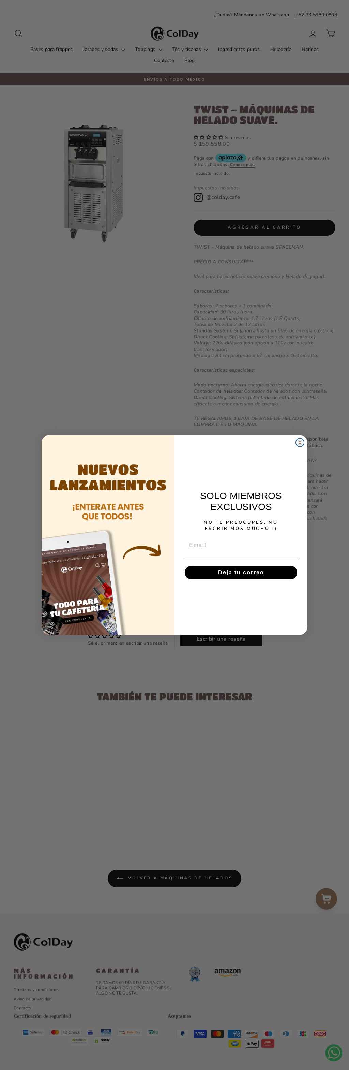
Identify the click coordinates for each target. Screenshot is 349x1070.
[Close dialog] (300, 442)
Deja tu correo (241, 572)
